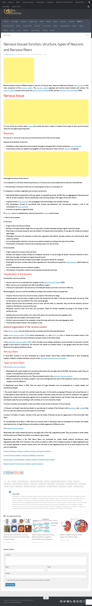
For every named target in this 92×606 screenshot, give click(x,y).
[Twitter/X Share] (8, 472)
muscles (67, 149)
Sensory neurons (41, 486)
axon (9, 481)
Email (49, 567)
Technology (14, 21)
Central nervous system (23, 481)
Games (55, 26)
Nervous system (51, 483)
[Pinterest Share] (15, 472)
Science (52, 30)
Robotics (6, 21)
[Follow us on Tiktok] (87, 601)
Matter (75, 26)
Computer (23, 21)
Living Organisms (65, 26)
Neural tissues (82, 483)
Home (4, 2)
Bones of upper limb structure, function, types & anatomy (23, 464)
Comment (8, 555)
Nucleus (8, 213)
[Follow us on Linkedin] (80, 601)
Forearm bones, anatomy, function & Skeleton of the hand (24, 455)
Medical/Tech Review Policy (64, 2)
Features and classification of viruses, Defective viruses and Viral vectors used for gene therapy (16, 537)
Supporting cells (62, 486)
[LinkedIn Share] (11, 472)
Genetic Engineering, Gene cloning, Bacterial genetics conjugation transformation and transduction (43, 537)
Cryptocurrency (35, 30)
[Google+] (74, 601)
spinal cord (55, 335)
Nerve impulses (33, 483)
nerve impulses (22, 207)
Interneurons (76, 481)
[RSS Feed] (71, 601)
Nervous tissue (79, 85)
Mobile (18, 26)
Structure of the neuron (52, 486)
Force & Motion (27, 26)
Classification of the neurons (36, 481)
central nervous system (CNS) (18, 335)
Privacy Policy (40, 2)
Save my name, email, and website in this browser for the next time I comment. (29, 580)
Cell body (14, 481)
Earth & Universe (9, 26)
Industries (71, 21)
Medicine (79, 21)
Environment (47, 26)
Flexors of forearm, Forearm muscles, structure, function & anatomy (27, 451)
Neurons (12, 486)
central (42, 358)
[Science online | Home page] (13, 12)
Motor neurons (7, 483)
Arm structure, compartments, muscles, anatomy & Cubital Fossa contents (29, 460)
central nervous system (41, 91)
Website (7, 573)
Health (41, 21)
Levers (19, 30)
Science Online (16, 7)
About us (11, 2)
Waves (81, 26)
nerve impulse (76, 146)
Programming (33, 21)
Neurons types (19, 486)
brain (46, 335)
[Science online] (61, 601)
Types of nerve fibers (78, 486)
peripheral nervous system (68, 91)
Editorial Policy (79, 2)
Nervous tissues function (71, 483)
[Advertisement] (19, 70)
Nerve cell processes (17, 483)
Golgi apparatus (23, 202)
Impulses (70, 481)
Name (7, 567)
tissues (30, 126)
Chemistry (63, 21)
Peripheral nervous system (30, 486)
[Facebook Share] (5, 472)
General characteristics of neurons (58, 481)
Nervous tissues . (60, 483)
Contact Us (50, 2)
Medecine (7, 35)
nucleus (45, 213)
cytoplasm (72, 408)
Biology (48, 21)
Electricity (37, 26)
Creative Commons (28, 2)
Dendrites (47, 481)
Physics (55, 21)
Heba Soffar (5, 7)
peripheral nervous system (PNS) (19, 342)
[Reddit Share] (18, 472)
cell (64, 335)
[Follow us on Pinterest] (77, 601)
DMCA (18, 2)
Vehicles (25, 30)
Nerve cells (26, 483)
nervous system (26, 88)
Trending (44, 30)
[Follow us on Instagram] (84, 601)
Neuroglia (6, 486)
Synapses (70, 486)
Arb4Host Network (16, 602)
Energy (12, 30)
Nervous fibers (42, 483)
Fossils (5, 30)
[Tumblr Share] (22, 472)
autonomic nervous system (62, 376)
